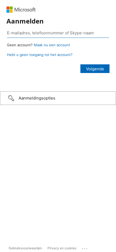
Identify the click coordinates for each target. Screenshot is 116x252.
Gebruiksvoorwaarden (25, 248)
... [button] (85, 247)
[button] (58, 98)
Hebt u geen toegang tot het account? (40, 54)
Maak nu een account (52, 45)
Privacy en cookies (61, 248)
